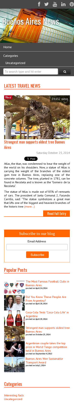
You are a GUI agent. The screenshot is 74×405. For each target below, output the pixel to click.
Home (7, 47)
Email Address (37, 241)
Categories (10, 56)
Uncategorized (15, 63)
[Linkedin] (63, 4)
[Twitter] (46, 4)
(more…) (29, 206)
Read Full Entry (56, 213)
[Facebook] (39, 4)
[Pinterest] (72, 4)
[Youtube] (55, 4)
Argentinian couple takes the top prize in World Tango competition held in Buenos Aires (46, 346)
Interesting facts (14, 395)
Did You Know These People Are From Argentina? (46, 298)
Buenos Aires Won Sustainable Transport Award (44, 360)
